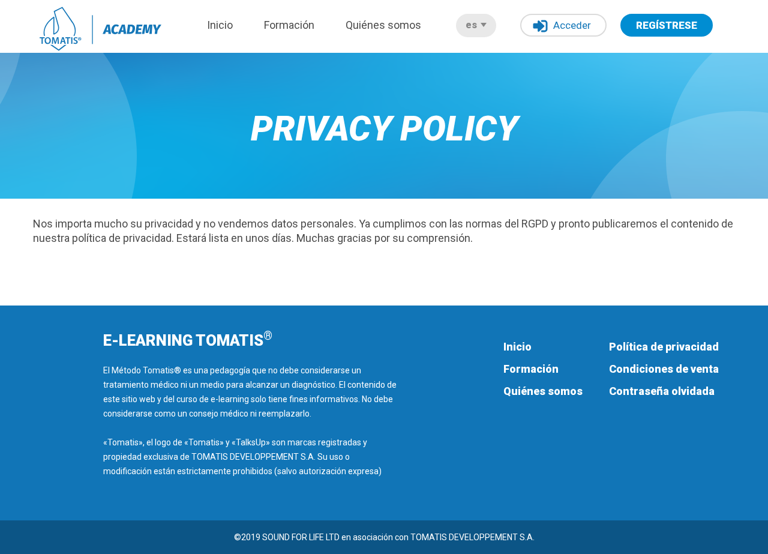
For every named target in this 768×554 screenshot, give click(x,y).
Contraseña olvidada (662, 391)
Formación (289, 25)
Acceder (572, 25)
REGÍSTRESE (666, 25)
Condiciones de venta (664, 369)
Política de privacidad (664, 346)
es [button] (472, 25)
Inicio (220, 25)
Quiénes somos (383, 25)
